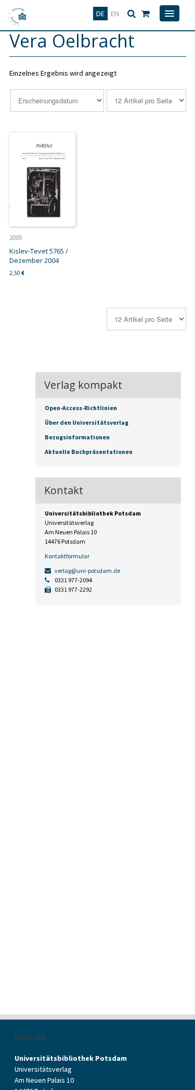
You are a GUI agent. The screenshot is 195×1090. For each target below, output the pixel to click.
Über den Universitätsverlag (86, 422)
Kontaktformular (67, 556)
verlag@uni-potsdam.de (87, 570)
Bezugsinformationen (77, 437)
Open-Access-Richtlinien (81, 408)
